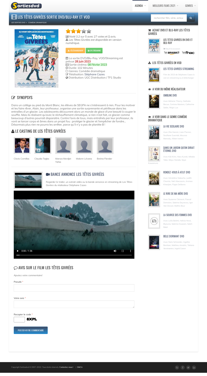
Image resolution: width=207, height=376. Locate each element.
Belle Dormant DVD (173, 236)
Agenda (139, 6)
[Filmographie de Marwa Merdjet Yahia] (63, 146)
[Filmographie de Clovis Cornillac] (22, 146)
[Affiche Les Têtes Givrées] (36, 58)
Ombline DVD (170, 95)
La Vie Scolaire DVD (173, 126)
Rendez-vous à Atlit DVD (176, 172)
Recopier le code (23, 314)
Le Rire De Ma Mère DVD (175, 194)
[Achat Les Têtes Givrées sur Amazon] (172, 52)
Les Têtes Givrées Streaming (178, 69)
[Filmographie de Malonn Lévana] (84, 146)
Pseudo (18, 281)
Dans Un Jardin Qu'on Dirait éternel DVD (179, 149)
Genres (189, 6)
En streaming (94, 50)
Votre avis (20, 298)
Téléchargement (76, 50)
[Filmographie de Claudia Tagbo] (42, 146)
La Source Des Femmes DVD (177, 215)
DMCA (79, 367)
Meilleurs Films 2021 (164, 6)
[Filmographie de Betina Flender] (105, 146)
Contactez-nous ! (66, 367)
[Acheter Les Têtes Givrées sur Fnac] (188, 52)
